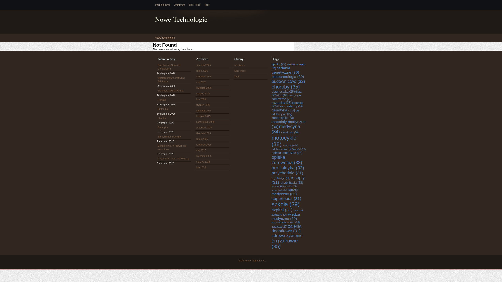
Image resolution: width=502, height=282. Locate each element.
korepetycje (283, 117)
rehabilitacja (291, 182)
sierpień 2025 (203, 133)
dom (282, 95)
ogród (300, 149)
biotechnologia (288, 77)
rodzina (291, 186)
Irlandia (162, 118)
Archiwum (179, 5)
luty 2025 (201, 167)
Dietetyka (163, 127)
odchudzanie (283, 149)
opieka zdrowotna (287, 160)
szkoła (286, 204)
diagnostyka (283, 91)
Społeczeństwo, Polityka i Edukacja (171, 80)
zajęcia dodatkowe (286, 228)
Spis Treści (195, 5)
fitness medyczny (290, 106)
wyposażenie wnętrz (286, 222)
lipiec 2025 (202, 139)
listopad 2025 (203, 116)
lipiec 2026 (202, 71)
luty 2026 (201, 99)
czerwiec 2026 (204, 76)
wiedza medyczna (286, 216)
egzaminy (281, 102)
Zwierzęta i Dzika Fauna (171, 90)
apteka (279, 64)
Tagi (207, 5)
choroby (286, 86)
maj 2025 (201, 150)
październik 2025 (205, 122)
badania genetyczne (285, 70)
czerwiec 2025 (204, 144)
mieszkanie (289, 132)
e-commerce (286, 97)
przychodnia (287, 173)
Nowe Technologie (181, 19)
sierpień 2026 (203, 65)
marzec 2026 (203, 93)
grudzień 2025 (204, 110)
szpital (282, 210)
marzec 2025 (203, 161)
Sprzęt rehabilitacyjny (169, 136)
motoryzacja (290, 145)
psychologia (281, 178)
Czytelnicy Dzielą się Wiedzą (173, 158)
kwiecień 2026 (204, 88)
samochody (279, 190)
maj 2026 (201, 82)
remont (278, 186)
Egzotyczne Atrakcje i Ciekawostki (169, 67)
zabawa (279, 226)
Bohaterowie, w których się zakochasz (172, 148)
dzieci (293, 95)
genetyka (283, 110)
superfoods (286, 198)
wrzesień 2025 (204, 127)
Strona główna (162, 5)
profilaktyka (288, 167)
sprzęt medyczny (285, 192)
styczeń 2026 (203, 105)
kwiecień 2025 (204, 156)
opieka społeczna (287, 153)
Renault (162, 100)
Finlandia (163, 109)
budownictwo (288, 81)
